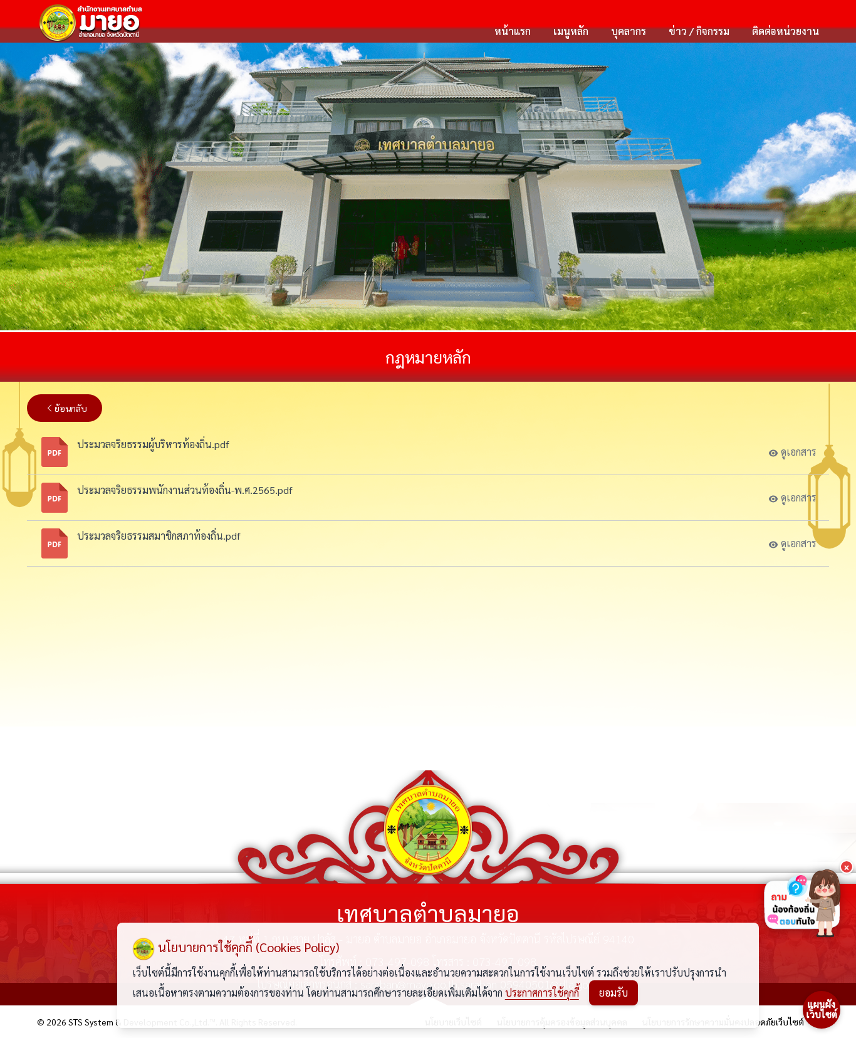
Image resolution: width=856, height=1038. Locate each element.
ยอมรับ (613, 992)
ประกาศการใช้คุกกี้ (542, 992)
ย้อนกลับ (71, 408)
